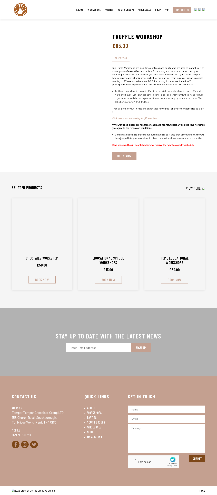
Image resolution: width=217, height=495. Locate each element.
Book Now (124, 156)
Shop (158, 9)
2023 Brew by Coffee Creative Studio (35, 490)
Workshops (94, 9)
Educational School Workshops (108, 260)
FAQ (167, 9)
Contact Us (182, 10)
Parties (109, 9)
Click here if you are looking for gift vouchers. (135, 118)
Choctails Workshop (42, 258)
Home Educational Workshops (175, 260)
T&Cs (202, 490)
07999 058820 (21, 435)
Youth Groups (126, 9)
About (79, 9)
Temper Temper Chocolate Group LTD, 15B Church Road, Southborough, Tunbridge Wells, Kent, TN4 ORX (39, 417)
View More (193, 188)
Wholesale (144, 9)
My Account (94, 437)
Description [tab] (121, 58)
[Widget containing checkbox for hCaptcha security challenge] (153, 461)
